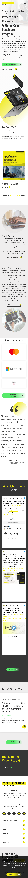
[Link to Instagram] (24, 813)
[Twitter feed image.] (14, 578)
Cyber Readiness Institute (12, 498)
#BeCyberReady (13, 511)
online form (11, 767)
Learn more (16, 870)
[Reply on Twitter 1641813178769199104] (4, 538)
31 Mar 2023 (22, 498)
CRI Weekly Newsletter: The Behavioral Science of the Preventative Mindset (14, 707)
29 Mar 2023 (22, 551)
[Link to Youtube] (19, 813)
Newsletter (15, 699)
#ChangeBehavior (8, 568)
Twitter (15, 538)
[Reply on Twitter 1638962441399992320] (4, 636)
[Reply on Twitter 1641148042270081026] (4, 586)
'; (4, 498)
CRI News (5, 699)
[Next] (23, 195)
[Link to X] (9, 813)
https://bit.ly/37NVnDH (10, 515)
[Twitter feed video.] (14, 628)
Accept (10, 875)
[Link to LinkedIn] (4, 813)
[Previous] (5, 195)
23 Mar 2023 (22, 605)
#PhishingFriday (17, 505)
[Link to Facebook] (14, 813)
